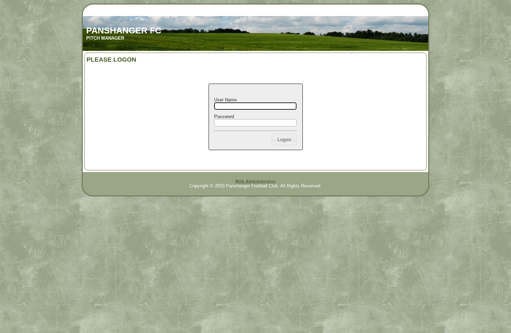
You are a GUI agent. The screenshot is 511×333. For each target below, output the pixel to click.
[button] (284, 139)
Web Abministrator (255, 181)
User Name (225, 99)
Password (224, 116)
